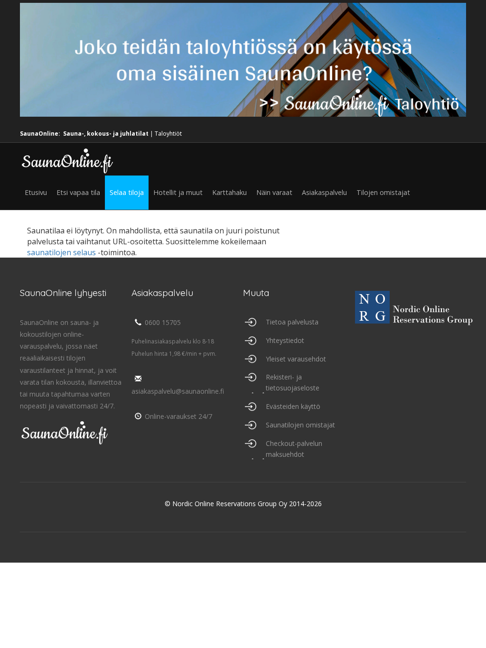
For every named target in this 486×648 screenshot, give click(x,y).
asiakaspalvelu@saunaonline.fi (177, 391)
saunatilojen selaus (61, 252)
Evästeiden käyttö (293, 406)
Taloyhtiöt (168, 134)
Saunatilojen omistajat (300, 424)
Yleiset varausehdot (296, 358)
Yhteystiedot (285, 340)
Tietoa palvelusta (292, 321)
